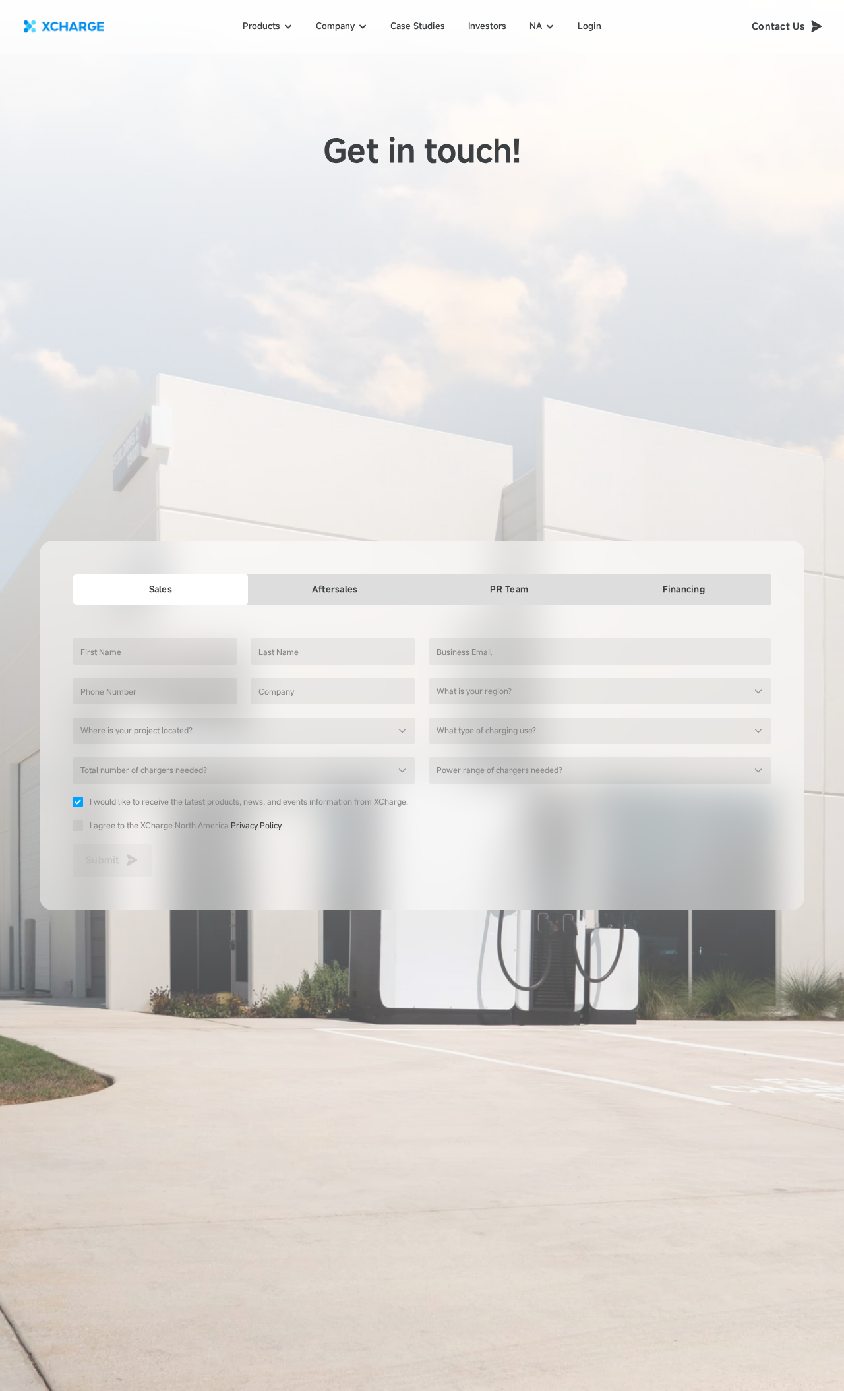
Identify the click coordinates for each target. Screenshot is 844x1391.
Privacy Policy (256, 825)
